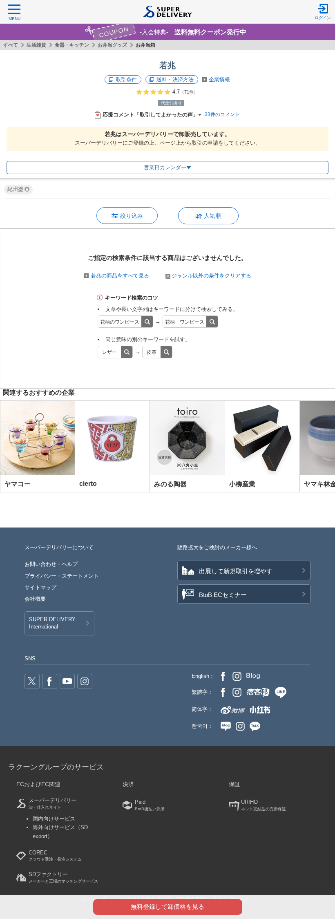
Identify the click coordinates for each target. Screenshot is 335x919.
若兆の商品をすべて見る (120, 276)
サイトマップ (40, 587)
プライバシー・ (62, 576)
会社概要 (35, 599)
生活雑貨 (36, 45)
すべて (10, 45)
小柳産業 (242, 484)
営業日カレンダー (165, 167)
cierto (88, 483)
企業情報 (219, 79)
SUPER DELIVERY (52, 623)
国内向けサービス (54, 819)
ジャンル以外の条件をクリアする (211, 276)
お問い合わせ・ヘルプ (51, 564)
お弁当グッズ (112, 45)
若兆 (167, 65)
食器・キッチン (72, 45)
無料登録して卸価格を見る (167, 906)
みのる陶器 (170, 484)
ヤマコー (17, 484)
